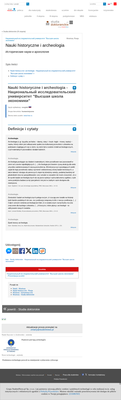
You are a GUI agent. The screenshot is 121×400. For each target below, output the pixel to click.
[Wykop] (42, 253)
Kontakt (49, 375)
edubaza (93, 16)
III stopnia (54, 16)
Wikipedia (73, 151)
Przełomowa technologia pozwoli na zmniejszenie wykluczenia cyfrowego (30, 360)
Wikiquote (73, 187)
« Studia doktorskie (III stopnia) (14, 31)
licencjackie (93, 10)
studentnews (51, 10)
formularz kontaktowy (96, 375)
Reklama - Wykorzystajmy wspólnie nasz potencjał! (30, 375)
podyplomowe (69, 16)
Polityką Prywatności (49, 391)
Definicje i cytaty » (17, 76)
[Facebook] (22, 253)
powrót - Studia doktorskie (21, 308)
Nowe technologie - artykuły (12, 355)
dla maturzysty (35, 10)
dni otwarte (78, 10)
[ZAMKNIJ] (74, 394)
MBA (82, 16)
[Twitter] (29, 252)
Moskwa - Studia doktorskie (23, 295)
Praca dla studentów (71, 375)
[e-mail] (15, 253)
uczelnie (65, 10)
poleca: (20, 10)
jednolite (28, 16)
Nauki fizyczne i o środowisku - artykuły (17, 335)
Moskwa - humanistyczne (23, 293)
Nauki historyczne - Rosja (23, 291)
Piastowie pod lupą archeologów (34, 340)
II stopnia (40, 16)
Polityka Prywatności (60, 379)
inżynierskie (109, 10)
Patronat (57, 375)
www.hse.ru (28, 115)
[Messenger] (9, 253)
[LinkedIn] (35, 253)
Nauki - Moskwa (19, 289)
